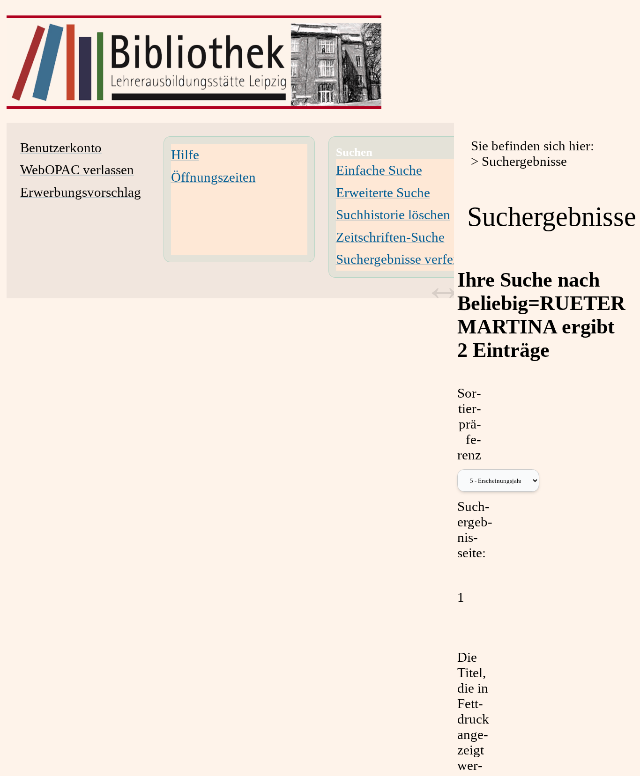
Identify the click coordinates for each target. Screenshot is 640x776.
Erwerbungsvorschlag (80, 192)
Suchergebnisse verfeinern (409, 258)
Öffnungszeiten (213, 177)
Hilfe (185, 154)
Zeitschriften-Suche (390, 236)
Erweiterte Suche (383, 192)
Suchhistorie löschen (393, 214)
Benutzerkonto (61, 147)
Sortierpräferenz (469, 423)
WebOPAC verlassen (77, 169)
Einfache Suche (379, 170)
